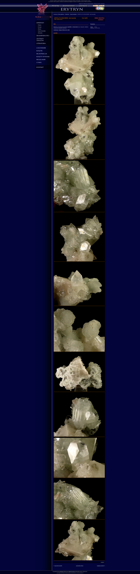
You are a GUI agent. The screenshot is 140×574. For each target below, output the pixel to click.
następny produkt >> (101, 565)
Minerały (67, 14)
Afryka (39, 29)
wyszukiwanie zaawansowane (43, 18)
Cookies (55, 0)
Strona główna (61, 14)
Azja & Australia (41, 31)
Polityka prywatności (87, 1)
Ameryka (40, 33)
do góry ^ (102, 562)
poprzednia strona (79, 565)
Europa (39, 27)
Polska (39, 25)
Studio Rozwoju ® (72, 571)
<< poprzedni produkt (58, 565)
